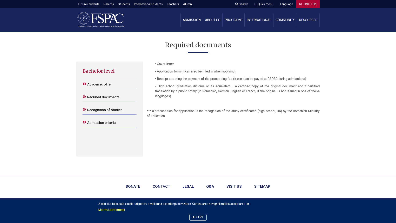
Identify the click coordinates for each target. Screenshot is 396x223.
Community (285, 20)
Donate (133, 186)
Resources (308, 20)
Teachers (173, 4)
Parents (109, 4)
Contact (161, 186)
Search (243, 4)
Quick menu (265, 4)
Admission (192, 20)
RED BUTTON (308, 4)
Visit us (234, 186)
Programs (233, 20)
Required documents (103, 97)
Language (286, 4)
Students (124, 4)
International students (148, 4)
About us (212, 20)
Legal (188, 186)
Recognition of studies (104, 110)
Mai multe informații (111, 209)
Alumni (187, 4)
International (259, 20)
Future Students (88, 4)
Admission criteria (101, 123)
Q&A (210, 186)
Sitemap (262, 186)
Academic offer (99, 84)
